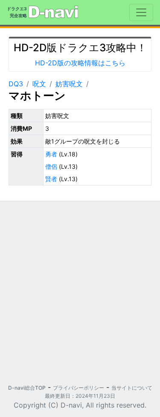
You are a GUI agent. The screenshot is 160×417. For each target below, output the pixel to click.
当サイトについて (131, 388)
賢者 (51, 178)
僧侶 (51, 166)
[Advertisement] (80, 288)
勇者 (51, 154)
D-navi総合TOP (27, 388)
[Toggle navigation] (141, 12)
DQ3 (16, 83)
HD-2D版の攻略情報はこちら (80, 63)
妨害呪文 (69, 83)
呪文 (39, 83)
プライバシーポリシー (78, 388)
